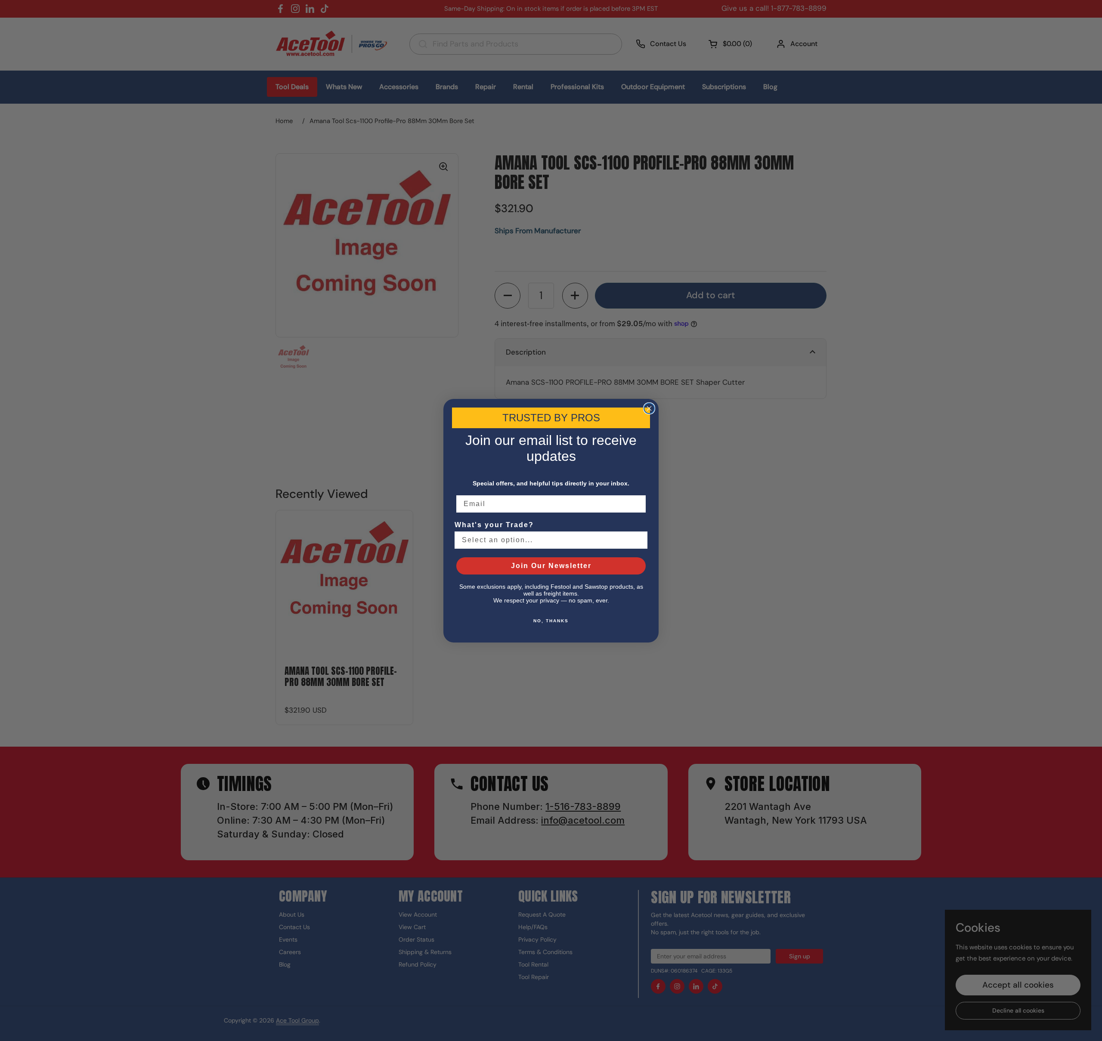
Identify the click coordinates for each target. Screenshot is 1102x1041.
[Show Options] (639, 540)
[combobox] (548, 540)
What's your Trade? (494, 524)
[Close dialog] (649, 408)
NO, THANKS (551, 620)
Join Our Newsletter (551, 565)
